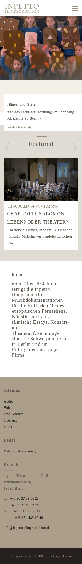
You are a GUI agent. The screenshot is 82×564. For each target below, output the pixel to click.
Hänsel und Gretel (22, 104)
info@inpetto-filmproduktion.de (27, 528)
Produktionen (13, 414)
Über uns (10, 420)
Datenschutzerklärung (20, 451)
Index (8, 427)
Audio (8, 401)
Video (8, 408)
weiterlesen (16, 127)
